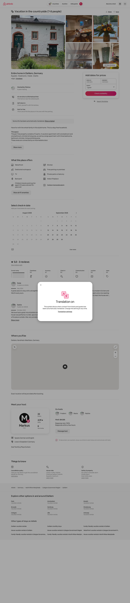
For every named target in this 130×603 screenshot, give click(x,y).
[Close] (41, 285)
